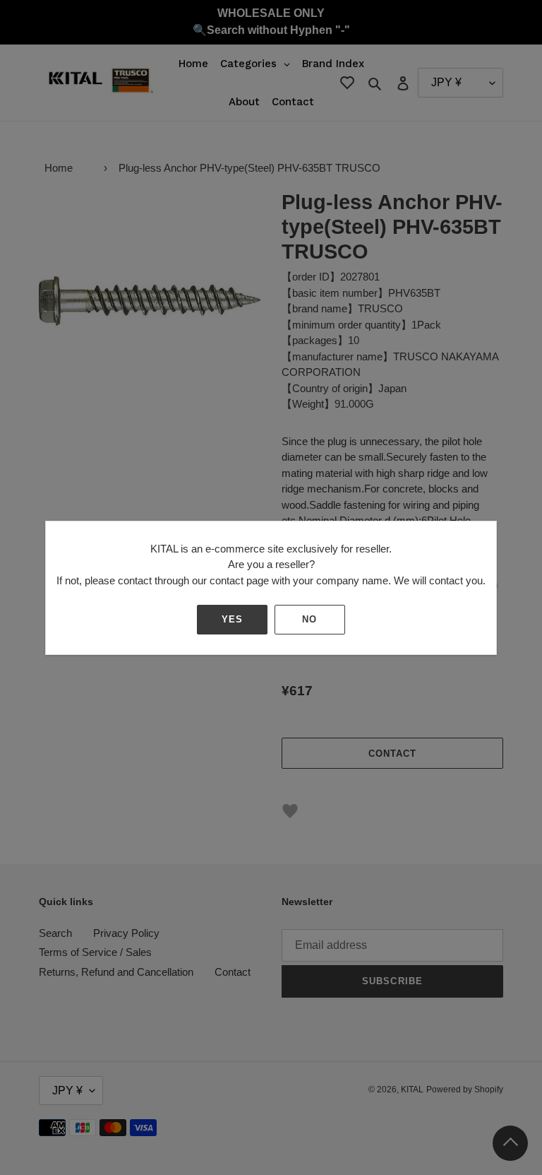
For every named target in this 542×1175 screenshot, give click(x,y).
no (309, 619)
